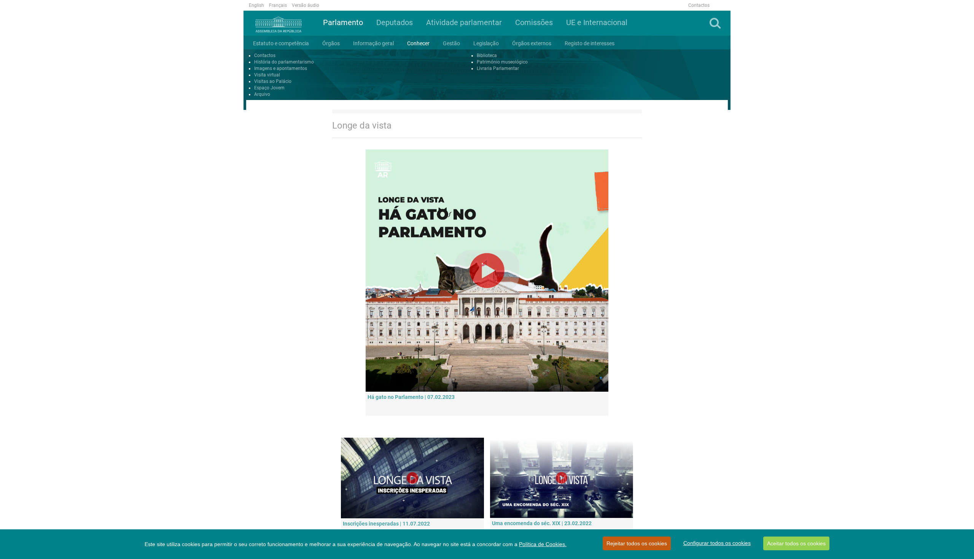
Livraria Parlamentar (498, 68)
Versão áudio (305, 5)
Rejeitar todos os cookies (636, 543)
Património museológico (502, 62)
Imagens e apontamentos (280, 68)
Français (278, 5)
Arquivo (262, 94)
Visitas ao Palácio (272, 81)
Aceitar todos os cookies (796, 543)
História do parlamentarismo (284, 62)
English (256, 5)
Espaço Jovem (269, 88)
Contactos (699, 5)
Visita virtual (267, 75)
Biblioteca (487, 55)
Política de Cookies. (543, 544)
